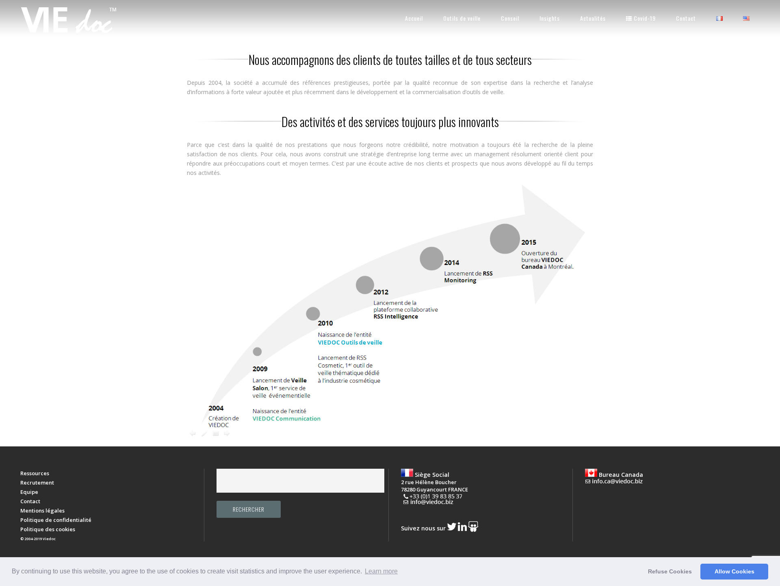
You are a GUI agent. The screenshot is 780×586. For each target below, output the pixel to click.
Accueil (414, 18)
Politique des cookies (47, 529)
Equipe (29, 492)
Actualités (593, 18)
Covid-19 (644, 18)
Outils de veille (462, 18)
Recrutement (37, 482)
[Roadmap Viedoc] (390, 438)
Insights (550, 18)
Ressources (34, 473)
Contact (686, 18)
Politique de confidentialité (55, 520)
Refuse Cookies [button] (670, 571)
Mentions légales (42, 510)
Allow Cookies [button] (734, 571)
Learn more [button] (381, 571)
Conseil (510, 18)
